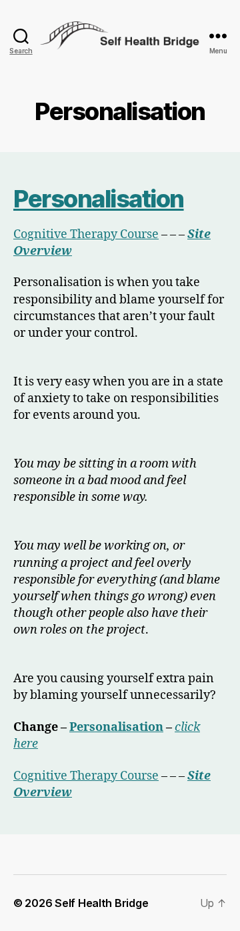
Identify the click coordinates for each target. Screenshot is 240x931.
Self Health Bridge (101, 903)
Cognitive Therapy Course (86, 234)
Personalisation (98, 198)
